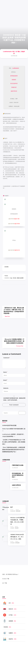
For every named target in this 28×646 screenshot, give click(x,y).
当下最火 (18, 51)
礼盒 (11, 278)
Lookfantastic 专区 (9, 51)
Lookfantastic (15, 68)
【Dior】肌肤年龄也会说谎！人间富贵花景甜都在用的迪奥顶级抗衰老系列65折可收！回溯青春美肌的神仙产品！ (13, 449)
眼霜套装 (14, 79)
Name (5, 372)
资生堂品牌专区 (14, 83)
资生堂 (14, 278)
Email (5, 380)
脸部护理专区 (14, 91)
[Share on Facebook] (5, 269)
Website (5, 388)
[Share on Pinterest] (11, 269)
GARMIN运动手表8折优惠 (9, 425)
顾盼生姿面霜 (20, 278)
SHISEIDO (6, 278)
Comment (6, 357)
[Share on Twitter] (8, 269)
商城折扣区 (14, 87)
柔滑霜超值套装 (14, 75)
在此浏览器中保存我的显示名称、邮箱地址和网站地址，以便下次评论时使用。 (14, 399)
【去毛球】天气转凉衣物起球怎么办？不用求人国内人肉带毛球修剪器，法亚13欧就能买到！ (13, 442)
